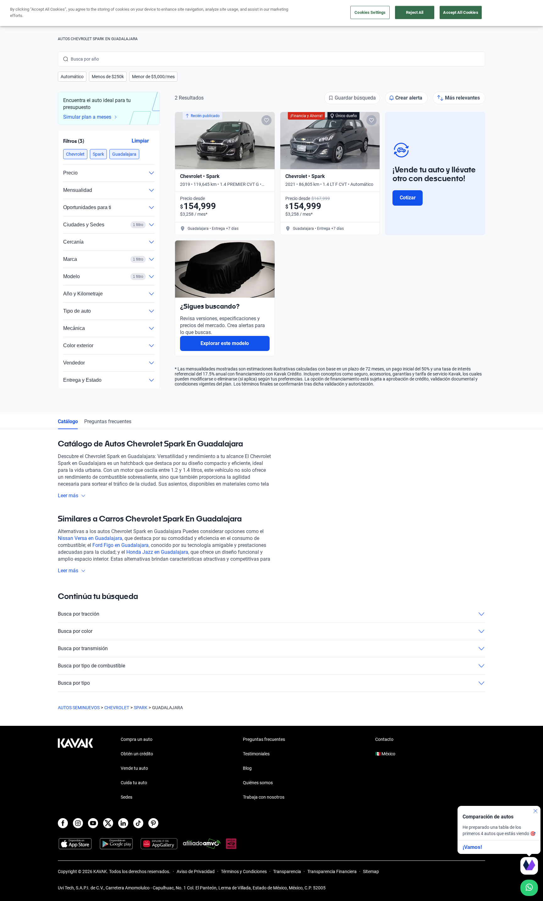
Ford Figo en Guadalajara (120, 545)
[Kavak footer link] (75, 769)
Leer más (68, 496)
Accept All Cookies (460, 12)
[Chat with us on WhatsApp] (529, 887)
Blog (247, 768)
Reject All (414, 12)
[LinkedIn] (123, 823)
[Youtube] (93, 823)
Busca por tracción (78, 614)
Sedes (126, 797)
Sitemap (371, 871)
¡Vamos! (472, 847)
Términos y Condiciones (244, 871)
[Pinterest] (153, 823)
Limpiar (140, 141)
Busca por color (75, 631)
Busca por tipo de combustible (91, 666)
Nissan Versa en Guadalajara (90, 538)
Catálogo (68, 421)
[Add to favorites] (266, 120)
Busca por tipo (74, 683)
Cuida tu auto (134, 782)
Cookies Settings (370, 12)
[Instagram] (78, 823)
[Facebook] (63, 823)
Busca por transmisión (83, 648)
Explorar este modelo (224, 343)
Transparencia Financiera (332, 871)
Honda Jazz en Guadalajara (157, 552)
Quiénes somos (258, 782)
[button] (72, 77)
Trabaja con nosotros (263, 797)
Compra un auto (136, 739)
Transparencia (287, 871)
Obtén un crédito (137, 753)
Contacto (384, 739)
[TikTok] (138, 823)
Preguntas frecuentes (107, 421)
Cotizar (408, 198)
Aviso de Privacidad (196, 871)
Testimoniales (256, 753)
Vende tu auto (134, 768)
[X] (108, 823)
